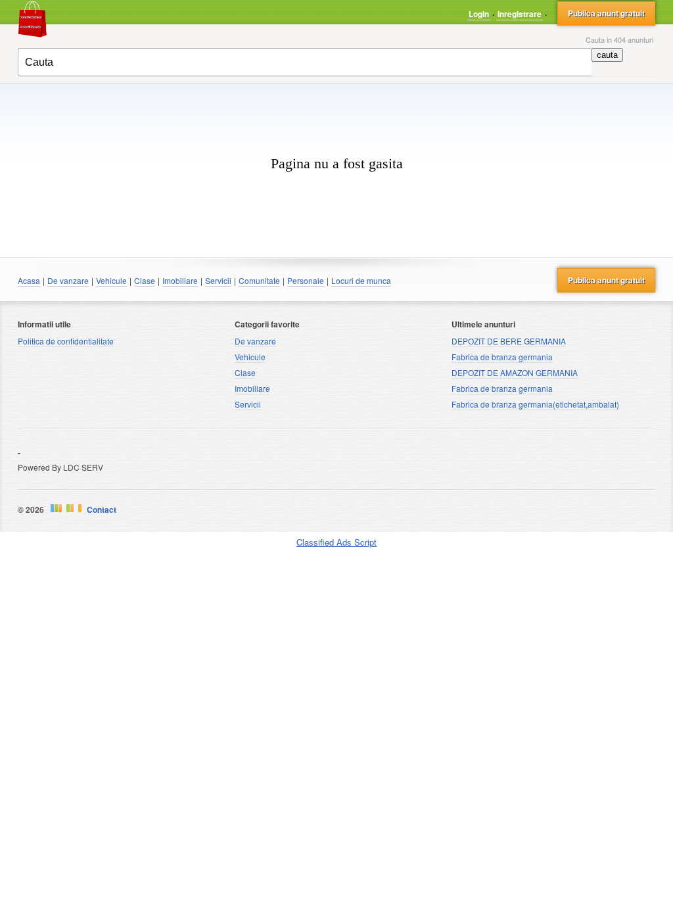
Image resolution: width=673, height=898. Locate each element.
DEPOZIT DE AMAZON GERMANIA (515, 372)
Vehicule (111, 280)
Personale (305, 280)
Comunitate (259, 280)
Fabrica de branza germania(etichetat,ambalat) (535, 404)
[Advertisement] (336, 103)
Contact (101, 509)
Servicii (218, 280)
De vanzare (68, 280)
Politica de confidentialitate (66, 340)
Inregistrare (520, 14)
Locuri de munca (361, 280)
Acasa (29, 280)
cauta (607, 55)
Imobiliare (180, 280)
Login (479, 14)
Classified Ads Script (336, 542)
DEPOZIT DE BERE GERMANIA (509, 340)
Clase (144, 280)
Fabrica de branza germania (502, 356)
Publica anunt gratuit (606, 13)
